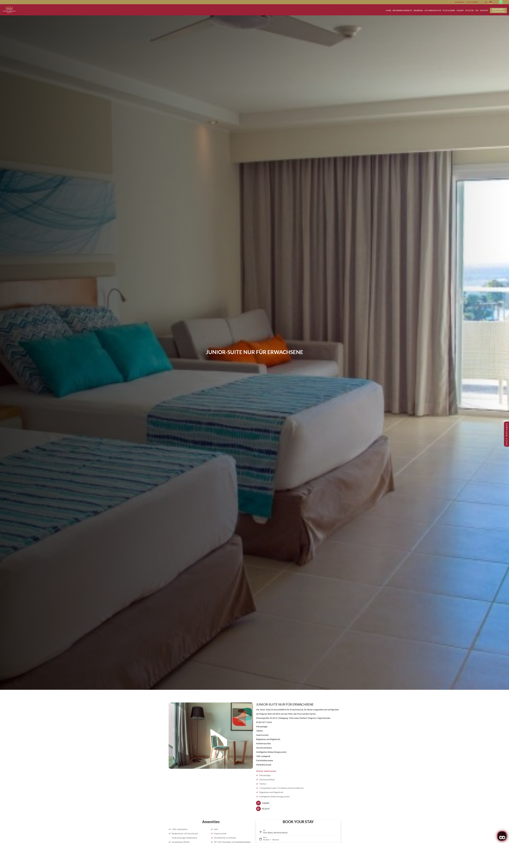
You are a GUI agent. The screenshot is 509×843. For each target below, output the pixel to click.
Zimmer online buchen (266, 771)
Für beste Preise (498, 10)
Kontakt (484, 10)
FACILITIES (469, 10)
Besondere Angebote (402, 10)
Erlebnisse (418, 10)
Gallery (460, 10)
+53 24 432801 (472, 2)
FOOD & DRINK (449, 10)
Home (388, 10)
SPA (477, 10)
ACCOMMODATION (433, 10)
